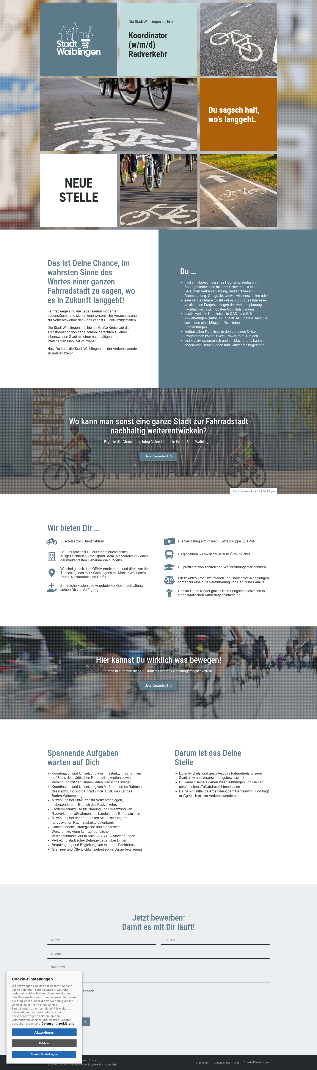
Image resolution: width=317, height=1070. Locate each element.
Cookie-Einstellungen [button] (257, 1062)
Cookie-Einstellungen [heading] (32, 979)
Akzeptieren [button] (44, 1032)
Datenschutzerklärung (58, 1023)
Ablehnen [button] (44, 1043)
